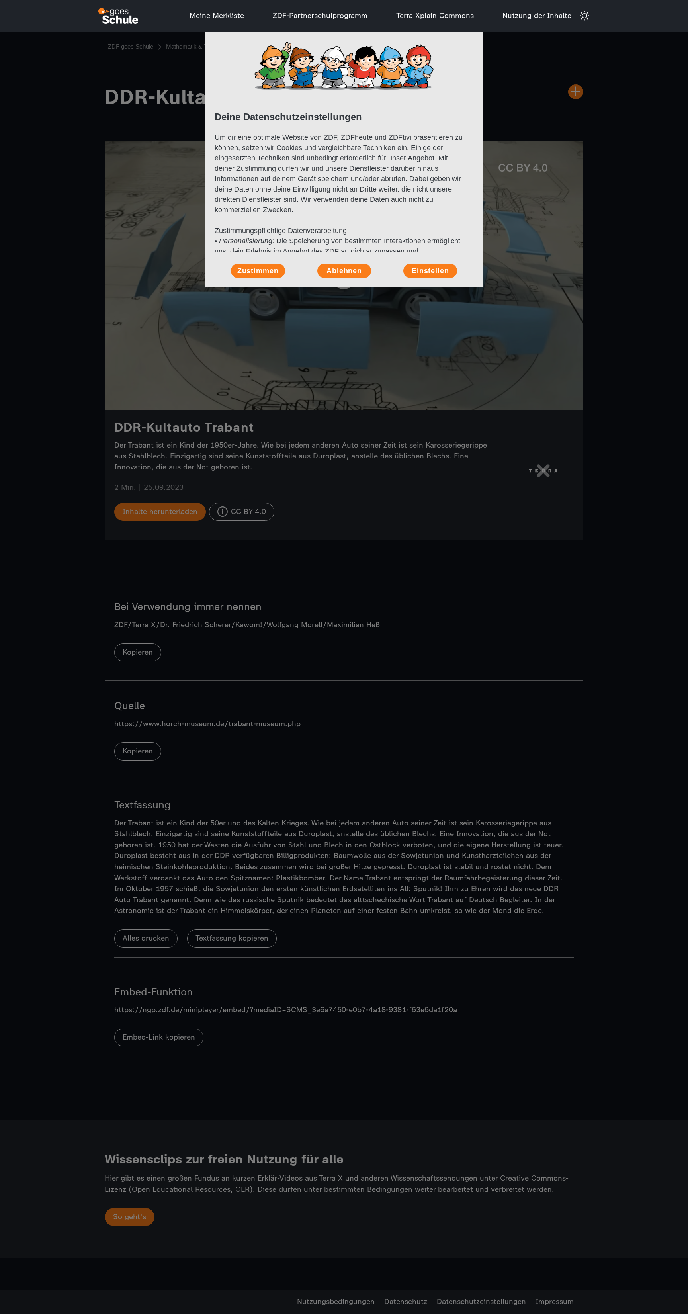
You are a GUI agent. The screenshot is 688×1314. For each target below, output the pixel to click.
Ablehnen (344, 271)
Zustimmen (258, 271)
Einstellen (430, 271)
